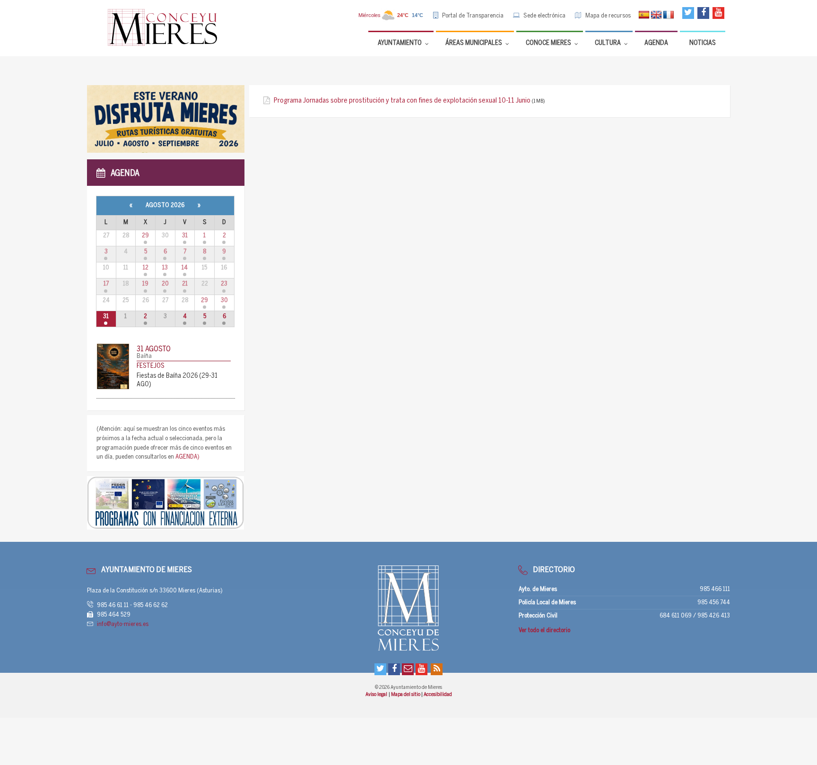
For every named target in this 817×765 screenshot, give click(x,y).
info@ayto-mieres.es (122, 624)
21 (185, 284)
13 (165, 268)
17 (106, 284)
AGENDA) (187, 457)
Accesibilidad (438, 694)
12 (145, 268)
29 (145, 236)
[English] (656, 15)
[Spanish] (644, 15)
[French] (668, 15)
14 (185, 268)
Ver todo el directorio (544, 630)
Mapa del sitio (406, 694)
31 (185, 236)
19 (145, 284)
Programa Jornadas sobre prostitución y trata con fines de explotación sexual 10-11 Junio (402, 100)
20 (165, 284)
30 (224, 300)
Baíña (144, 356)
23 (224, 284)
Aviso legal (376, 694)
